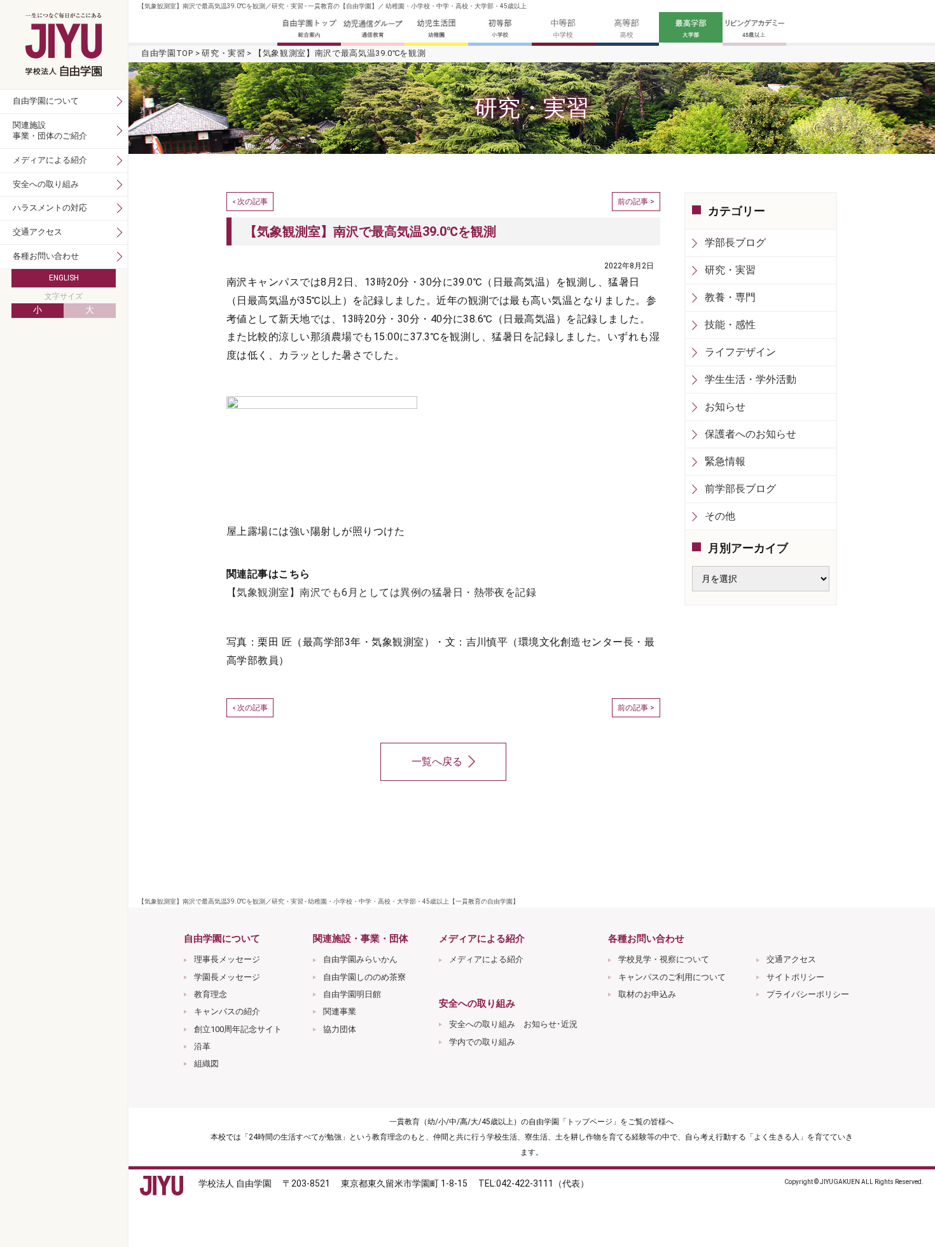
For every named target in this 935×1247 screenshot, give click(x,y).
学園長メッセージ (227, 977)
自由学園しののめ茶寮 (364, 977)
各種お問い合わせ (46, 256)
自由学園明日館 (352, 994)
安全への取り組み (46, 184)
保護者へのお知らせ (750, 434)
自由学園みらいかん (360, 959)
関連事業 (339, 1011)
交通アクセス (791, 959)
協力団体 (339, 1029)
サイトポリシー (795, 977)
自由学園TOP (167, 53)
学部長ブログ (735, 243)
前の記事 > (636, 201)
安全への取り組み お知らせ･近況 (513, 1024)
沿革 (202, 1046)
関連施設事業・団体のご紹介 (50, 130)
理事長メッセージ (227, 959)
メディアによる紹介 (486, 959)
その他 (720, 516)
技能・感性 (730, 325)
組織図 (206, 1063)
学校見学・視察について (663, 959)
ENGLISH (64, 277)
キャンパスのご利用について (672, 977)
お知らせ (725, 407)
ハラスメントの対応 (50, 207)
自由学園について (46, 101)
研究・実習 (223, 53)
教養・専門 (730, 297)
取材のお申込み (647, 994)
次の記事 (252, 201)
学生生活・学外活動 (750, 379)
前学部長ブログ (740, 489)
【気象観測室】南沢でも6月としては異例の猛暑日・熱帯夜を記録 (381, 592)
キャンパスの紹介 (227, 1011)
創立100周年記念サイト (238, 1029)
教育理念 (210, 994)
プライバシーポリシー (807, 994)
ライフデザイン (740, 352)
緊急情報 (725, 461)
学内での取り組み (482, 1042)
